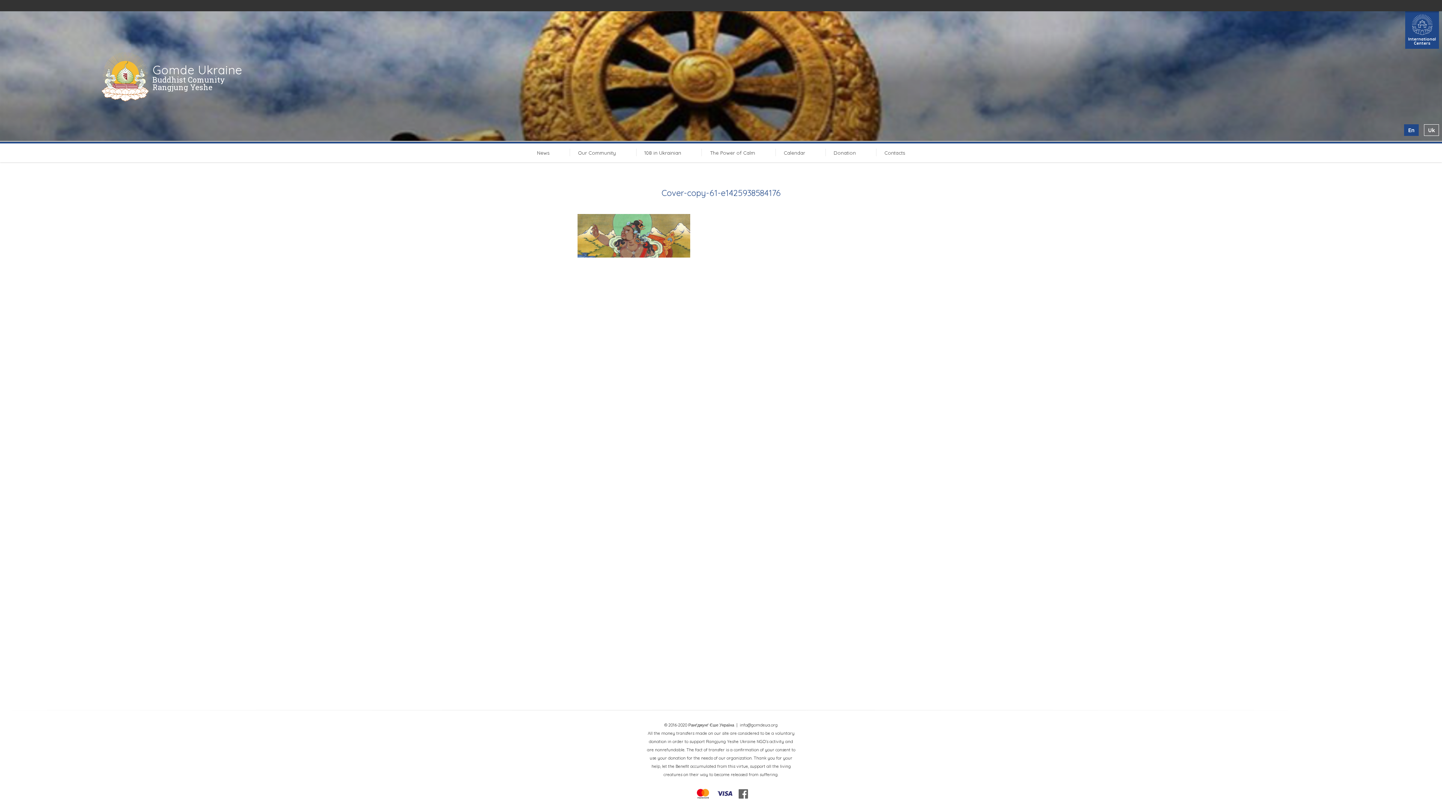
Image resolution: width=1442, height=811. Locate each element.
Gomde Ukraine (197, 69)
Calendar (794, 153)
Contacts (894, 153)
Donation (845, 153)
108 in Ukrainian (662, 153)
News (543, 153)
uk (1431, 130)
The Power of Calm (732, 153)
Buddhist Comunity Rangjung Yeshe (188, 83)
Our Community (597, 153)
